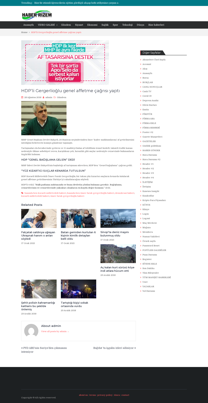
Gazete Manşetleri (152, 137)
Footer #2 (147, 132)
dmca (117, 395)
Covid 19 (147, 96)
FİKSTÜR (147, 114)
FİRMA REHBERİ (151, 127)
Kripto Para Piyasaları (154, 200)
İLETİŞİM (147, 182)
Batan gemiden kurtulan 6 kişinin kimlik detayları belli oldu (78, 236)
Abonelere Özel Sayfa (153, 59)
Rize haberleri (156, 25)
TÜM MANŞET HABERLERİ (156, 277)
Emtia (145, 109)
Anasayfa (28, 25)
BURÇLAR (147, 82)
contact (125, 395)
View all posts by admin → (55, 331)
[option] (77, 3)
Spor (115, 25)
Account (146, 64)
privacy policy (104, 395)
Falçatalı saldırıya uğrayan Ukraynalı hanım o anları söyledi (38, 236)
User (145, 282)
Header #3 (148, 173)
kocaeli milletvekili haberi (35, 196)
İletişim (146, 186)
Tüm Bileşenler (150, 273)
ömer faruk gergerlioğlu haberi (67, 196)
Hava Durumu (149, 155)
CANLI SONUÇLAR (152, 87)
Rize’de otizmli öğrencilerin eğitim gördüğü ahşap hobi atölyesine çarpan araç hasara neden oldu (88, 3)
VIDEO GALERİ (46, 25)
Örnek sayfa (149, 241)
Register (147, 259)
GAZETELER (149, 141)
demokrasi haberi (124, 193)
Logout (146, 218)
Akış (144, 68)
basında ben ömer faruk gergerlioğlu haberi (90, 193)
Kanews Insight (150, 191)
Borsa (145, 78)
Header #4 (148, 177)
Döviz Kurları (149, 105)
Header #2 (148, 168)
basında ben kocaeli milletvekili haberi (45, 193)
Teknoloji (127, 25)
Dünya (140, 25)
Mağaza (146, 227)
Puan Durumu (149, 254)
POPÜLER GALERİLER (154, 250)
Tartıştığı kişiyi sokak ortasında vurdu (74, 304)
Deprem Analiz (150, 100)
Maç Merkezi (149, 223)
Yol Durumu (148, 291)
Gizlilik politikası (151, 146)
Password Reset (150, 245)
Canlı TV (146, 91)
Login (145, 214)
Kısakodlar (148, 195)
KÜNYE (146, 205)
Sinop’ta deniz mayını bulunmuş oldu (114, 234)
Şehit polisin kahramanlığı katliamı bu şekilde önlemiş (38, 306)
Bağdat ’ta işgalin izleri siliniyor (113, 348)
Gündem (66, 25)
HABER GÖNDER (151, 150)
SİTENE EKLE (149, 264)
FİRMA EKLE (149, 123)
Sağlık (105, 25)
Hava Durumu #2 (151, 159)
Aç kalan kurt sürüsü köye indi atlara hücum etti (117, 269)
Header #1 (148, 164)
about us (83, 395)
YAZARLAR (148, 286)
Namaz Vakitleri (151, 236)
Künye (145, 209)
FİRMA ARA (148, 118)
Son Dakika (148, 268)
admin (48, 97)
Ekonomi (92, 25)
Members (147, 232)
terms (92, 395)
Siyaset (79, 25)
